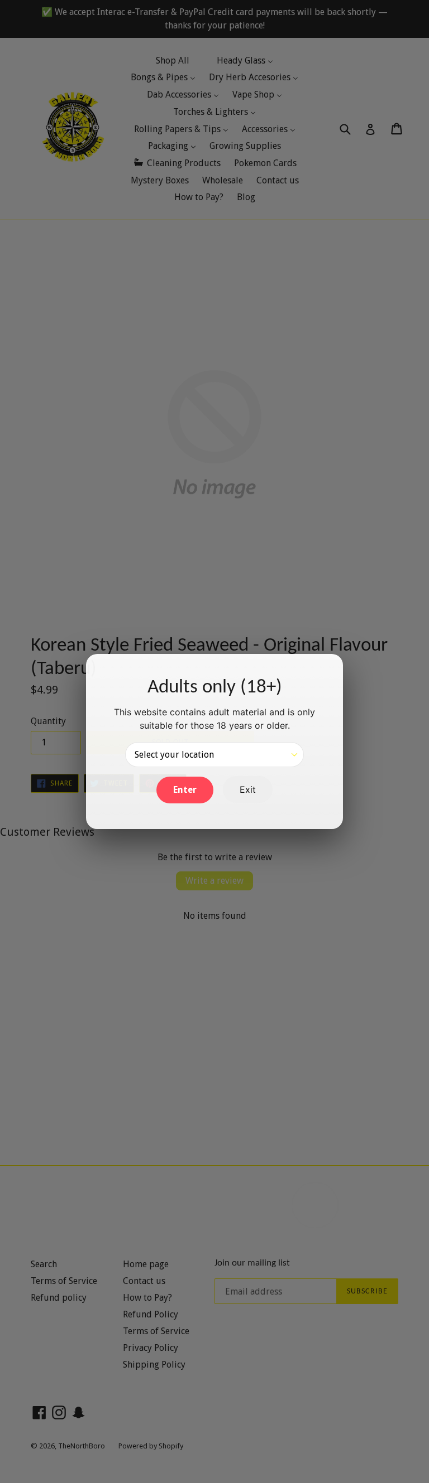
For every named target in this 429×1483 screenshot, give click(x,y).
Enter (185, 789)
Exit (248, 789)
